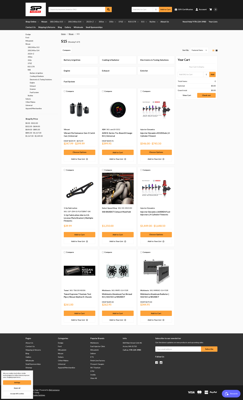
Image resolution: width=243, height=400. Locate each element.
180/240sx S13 (56, 21)
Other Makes (30, 102)
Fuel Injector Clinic (97, 346)
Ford (27, 38)
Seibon (93, 353)
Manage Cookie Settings (35, 395)
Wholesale (78, 27)
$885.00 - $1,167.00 (33, 133)
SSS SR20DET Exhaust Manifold (116, 212)
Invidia (93, 375)
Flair (36, 390)
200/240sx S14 (74, 21)
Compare (66, 50)
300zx (101, 21)
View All (93, 378)
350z (111, 21)
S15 (142, 21)
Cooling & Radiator (37, 76)
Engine (32, 83)
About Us (164, 21)
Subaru (28, 99)
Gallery (68, 27)
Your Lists (213, 21)
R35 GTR (132, 21)
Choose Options (79, 152)
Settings (17, 382)
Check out (206, 95)
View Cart (187, 95)
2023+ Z (90, 21)
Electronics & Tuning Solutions (41, 80)
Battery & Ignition (36, 73)
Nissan (44, 21)
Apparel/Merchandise (34, 108)
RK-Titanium (95, 367)
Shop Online (31, 21)
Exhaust (33, 86)
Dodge (28, 34)
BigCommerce (54, 390)
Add (212, 74)
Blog (60, 27)
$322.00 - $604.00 (33, 126)
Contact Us (31, 27)
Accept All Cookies (17, 394)
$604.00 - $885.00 (33, 130)
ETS (92, 357)
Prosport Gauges (97, 364)
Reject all (17, 388)
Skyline (152, 21)
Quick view (79, 110)
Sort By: (186, 50)
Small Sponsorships (94, 27)
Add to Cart (165, 9)
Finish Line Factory (97, 360)
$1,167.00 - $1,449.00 (34, 136)
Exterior (33, 89)
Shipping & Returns (46, 27)
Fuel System (34, 92)
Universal (29, 105)
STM (92, 371)
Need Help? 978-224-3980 (194, 21)
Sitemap (29, 367)
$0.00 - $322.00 (32, 123)
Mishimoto (94, 343)
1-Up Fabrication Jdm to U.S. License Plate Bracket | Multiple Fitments (78, 218)
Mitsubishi (29, 41)
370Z (120, 21)
